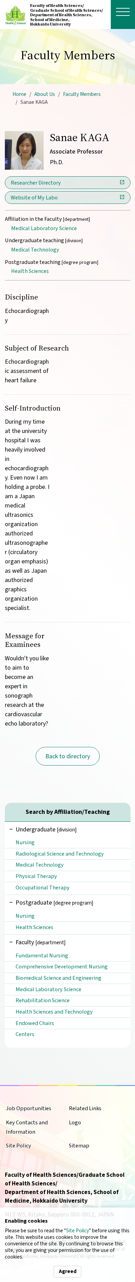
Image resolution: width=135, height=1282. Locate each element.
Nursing (25, 842)
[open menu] (123, 12)
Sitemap (79, 1146)
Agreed (67, 1271)
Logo (75, 1122)
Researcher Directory (36, 183)
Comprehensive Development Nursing (62, 966)
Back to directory (67, 756)
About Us (44, 94)
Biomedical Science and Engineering (58, 978)
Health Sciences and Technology (54, 1012)
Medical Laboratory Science (44, 228)
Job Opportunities (28, 1108)
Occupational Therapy (43, 887)
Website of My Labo (34, 197)
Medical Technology (35, 250)
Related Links (85, 1108)
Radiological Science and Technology (60, 854)
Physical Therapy (36, 876)
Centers (25, 1034)
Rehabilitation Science (43, 1000)
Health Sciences (30, 271)
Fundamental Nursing (42, 955)
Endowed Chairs (35, 1023)
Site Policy (77, 1230)
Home (19, 94)
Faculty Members (82, 94)
